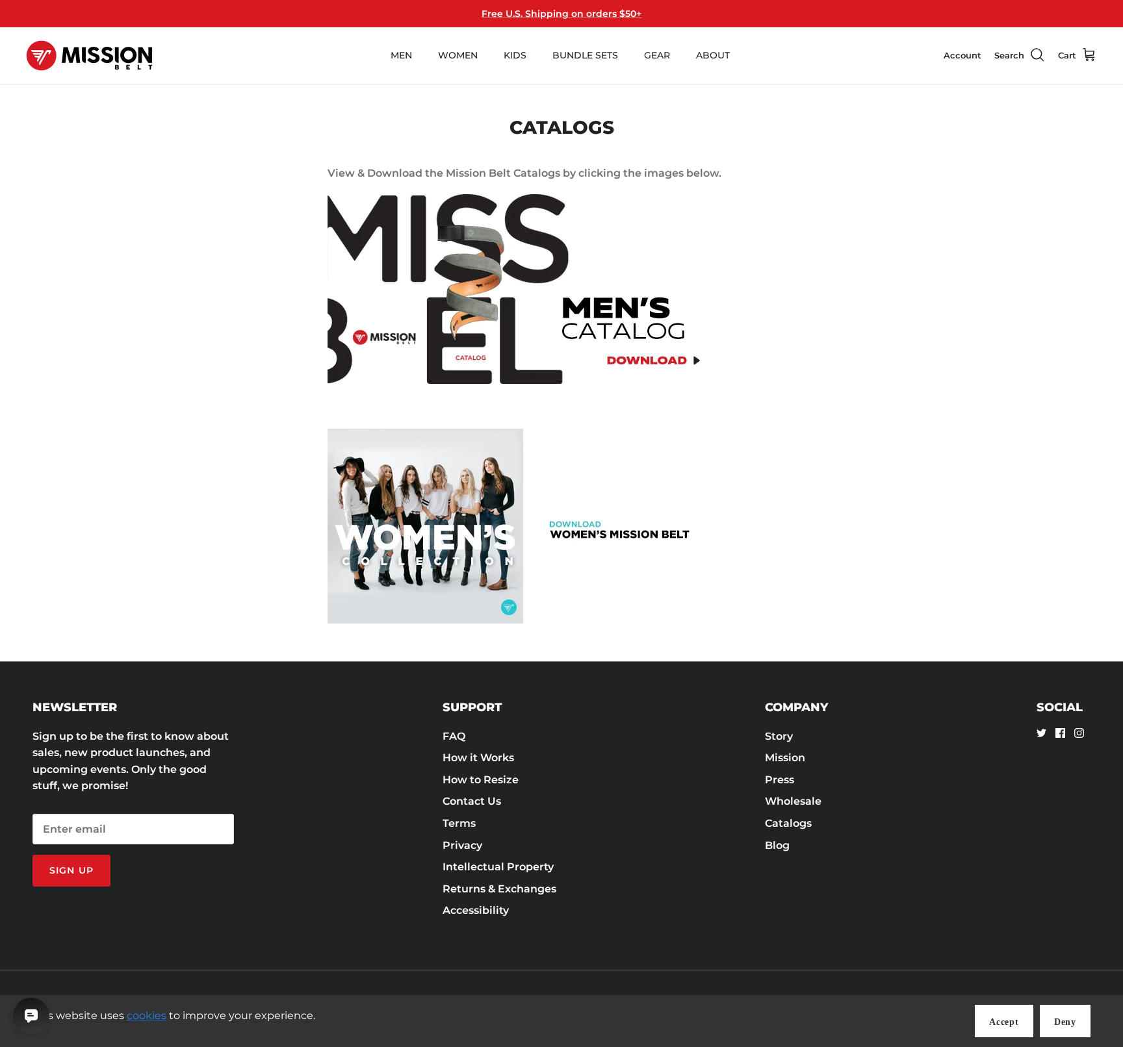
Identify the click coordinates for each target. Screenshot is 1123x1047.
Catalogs (788, 823)
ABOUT (713, 55)
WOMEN (458, 55)
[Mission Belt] (89, 55)
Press (779, 780)
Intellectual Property (498, 867)
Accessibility (476, 910)
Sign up (71, 870)
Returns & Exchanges (499, 889)
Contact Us (472, 801)
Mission (785, 757)
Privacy (462, 845)
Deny (1065, 1022)
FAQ (454, 736)
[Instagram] (1079, 733)
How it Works (478, 757)
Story (779, 736)
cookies (146, 1015)
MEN (401, 55)
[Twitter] (1041, 733)
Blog (777, 845)
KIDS (515, 55)
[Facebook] (1060, 733)
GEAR (657, 55)
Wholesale (793, 801)
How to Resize (481, 780)
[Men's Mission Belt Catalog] (522, 383)
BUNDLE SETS (585, 55)
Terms (459, 823)
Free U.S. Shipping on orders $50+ (561, 13)
